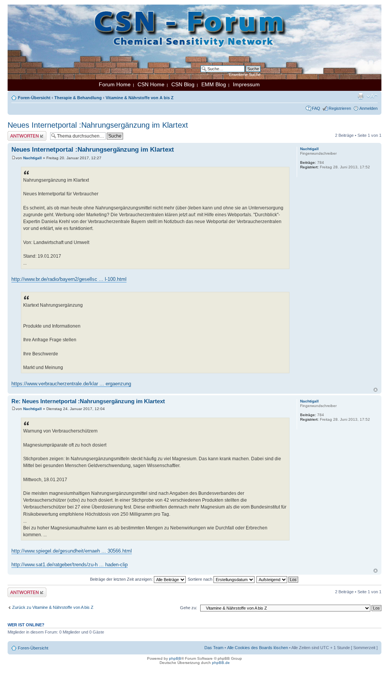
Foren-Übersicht (34, 97)
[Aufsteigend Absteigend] (277, 579)
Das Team (213, 647)
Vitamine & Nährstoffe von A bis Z (140, 97)
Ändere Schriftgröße (372, 96)
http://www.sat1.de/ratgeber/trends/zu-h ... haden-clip (69, 564)
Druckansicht (360, 96)
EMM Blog (213, 84)
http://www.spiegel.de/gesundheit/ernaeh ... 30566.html (71, 551)
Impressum (246, 84)
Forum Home (115, 84)
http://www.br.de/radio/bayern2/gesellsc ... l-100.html (69, 279)
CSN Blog (182, 84)
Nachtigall (32, 158)
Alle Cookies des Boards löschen (257, 647)
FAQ (316, 108)
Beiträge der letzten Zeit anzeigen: (122, 579)
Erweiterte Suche (245, 74)
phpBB (175, 658)
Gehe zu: (188, 607)
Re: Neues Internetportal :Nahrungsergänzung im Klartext (88, 401)
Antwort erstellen (23, 133)
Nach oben (375, 390)
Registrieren (340, 108)
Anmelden (368, 108)
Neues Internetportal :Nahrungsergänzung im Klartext (98, 125)
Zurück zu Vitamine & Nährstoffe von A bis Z (52, 607)
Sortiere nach (200, 579)
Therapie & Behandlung (78, 97)
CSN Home (151, 84)
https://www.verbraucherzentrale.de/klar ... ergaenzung (71, 384)
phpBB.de (221, 663)
